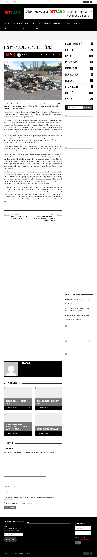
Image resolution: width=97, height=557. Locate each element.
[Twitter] (91, 2)
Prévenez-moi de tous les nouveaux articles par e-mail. (21, 503)
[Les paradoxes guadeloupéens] (33, 80)
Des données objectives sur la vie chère (77, 304)
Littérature (79, 68)
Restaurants (79, 86)
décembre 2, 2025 (43, 433)
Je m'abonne (10, 539)
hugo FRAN (25, 55)
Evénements (79, 62)
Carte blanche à (79, 44)
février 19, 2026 (12, 408)
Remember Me (81, 537)
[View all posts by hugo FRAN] (19, 55)
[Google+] (87, 2)
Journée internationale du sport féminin (77, 315)
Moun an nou (79, 74)
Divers (79, 56)
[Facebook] (84, 2)
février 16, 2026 (12, 433)
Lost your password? (84, 539)
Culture (79, 50)
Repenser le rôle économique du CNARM (77, 299)
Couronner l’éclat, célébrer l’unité (75, 319)
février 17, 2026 (43, 408)
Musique (79, 80)
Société (6, 43)
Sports (79, 99)
